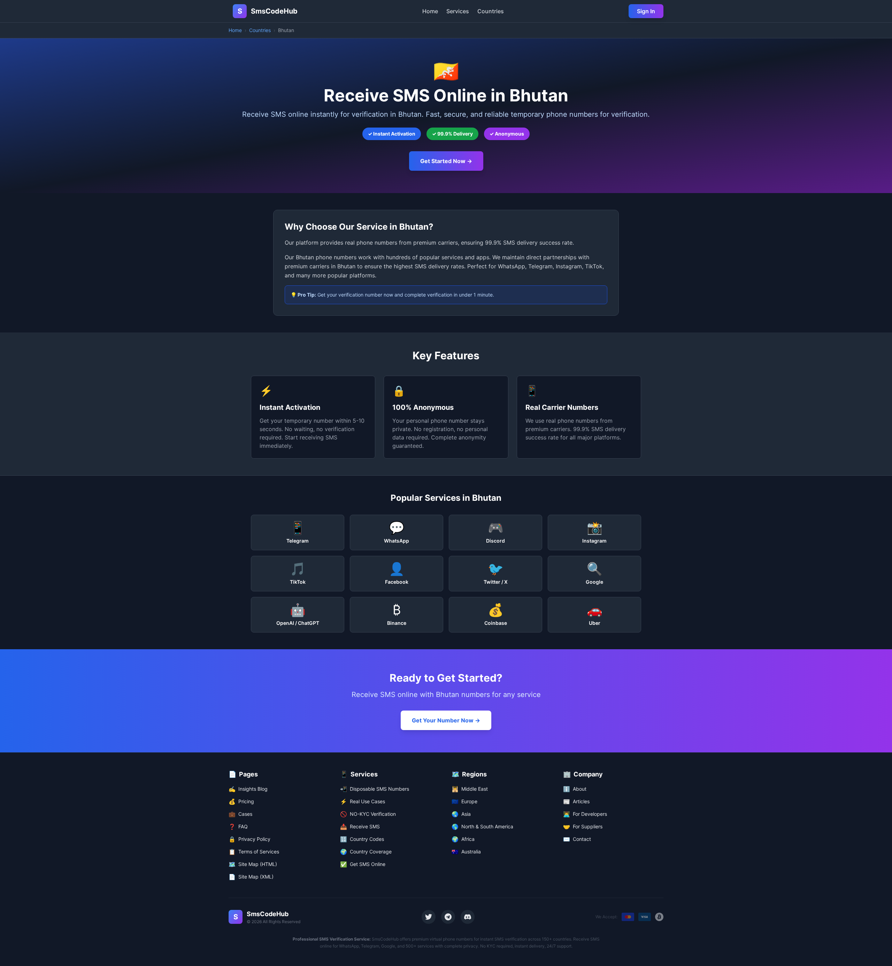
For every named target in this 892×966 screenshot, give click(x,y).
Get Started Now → (446, 161)
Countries (490, 11)
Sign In (646, 11)
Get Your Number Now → (446, 720)
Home (430, 11)
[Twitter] (429, 917)
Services (457, 11)
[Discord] (468, 917)
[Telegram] (448, 917)
